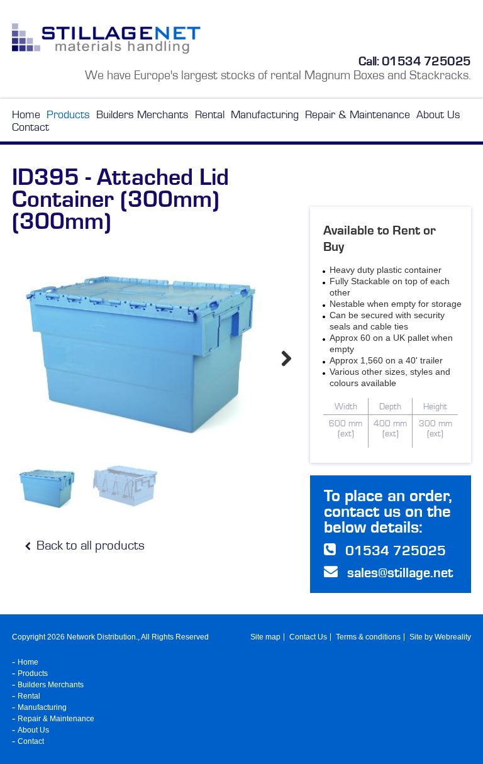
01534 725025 (426, 61)
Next (286, 357)
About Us (438, 114)
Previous (18, 357)
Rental (210, 114)
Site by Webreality (440, 637)
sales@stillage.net (400, 572)
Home (26, 114)
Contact (30, 127)
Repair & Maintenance (357, 114)
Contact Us (308, 637)
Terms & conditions (368, 637)
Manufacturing (265, 114)
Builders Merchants (142, 114)
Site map (265, 637)
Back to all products (89, 545)
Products (68, 114)
